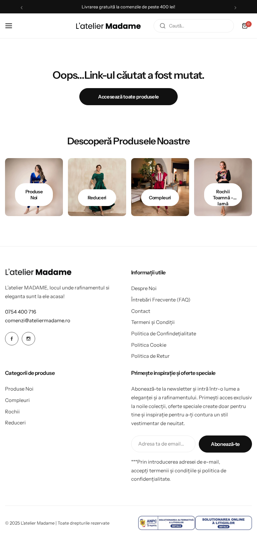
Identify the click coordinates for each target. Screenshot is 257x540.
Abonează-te (225, 444)
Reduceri (15, 422)
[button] (21, 7)
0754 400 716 (20, 312)
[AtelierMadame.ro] (108, 26)
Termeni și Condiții (153, 322)
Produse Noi (19, 389)
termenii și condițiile (172, 470)
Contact (140, 311)
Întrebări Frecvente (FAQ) (160, 299)
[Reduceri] (97, 187)
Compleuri (17, 400)
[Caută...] (162, 25)
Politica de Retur (150, 356)
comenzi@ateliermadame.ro (37, 320)
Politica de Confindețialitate (163, 333)
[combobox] (194, 25)
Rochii (12, 411)
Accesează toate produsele (128, 96)
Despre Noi (144, 288)
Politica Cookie (148, 345)
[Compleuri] (160, 187)
